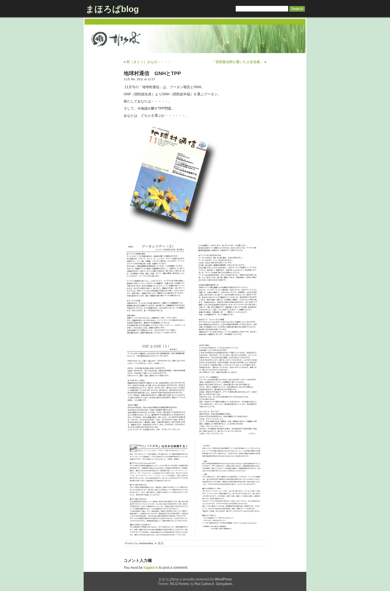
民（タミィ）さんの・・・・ (148, 62)
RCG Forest (179, 584)
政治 (161, 543)
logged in (151, 568)
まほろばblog (112, 9)
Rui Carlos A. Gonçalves (213, 584)
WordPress (223, 579)
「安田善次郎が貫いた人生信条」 (238, 62)
